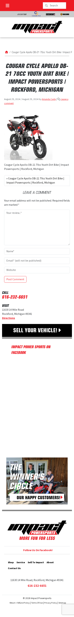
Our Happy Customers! (38, 497)
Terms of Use (37, 602)
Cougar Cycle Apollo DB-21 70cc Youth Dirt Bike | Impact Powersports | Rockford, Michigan (35, 180)
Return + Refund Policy (20, 602)
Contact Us (14, 568)
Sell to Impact (36, 562)
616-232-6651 (15, 297)
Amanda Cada (49, 99)
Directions (8, 318)
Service (21, 562)
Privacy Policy (50, 602)
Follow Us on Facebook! (38, 550)
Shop (11, 562)
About (50, 562)
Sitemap (62, 602)
